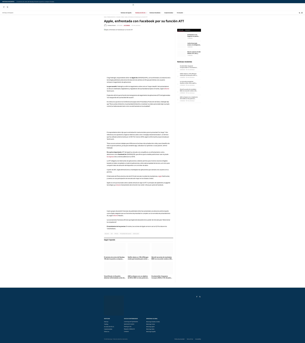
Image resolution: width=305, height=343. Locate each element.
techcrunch (136, 233)
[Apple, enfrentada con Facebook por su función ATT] (138, 51)
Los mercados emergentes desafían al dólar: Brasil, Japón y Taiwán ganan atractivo (188, 83)
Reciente (187, 30)
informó (166, 89)
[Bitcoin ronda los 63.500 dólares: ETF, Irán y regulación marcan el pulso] (181, 54)
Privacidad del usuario (125, 233)
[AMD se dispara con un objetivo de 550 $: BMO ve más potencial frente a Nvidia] (138, 268)
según (160, 176)
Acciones (118, 17)
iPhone (116, 233)
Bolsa (122, 17)
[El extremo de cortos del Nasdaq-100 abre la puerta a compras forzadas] (115, 249)
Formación (180, 13)
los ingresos (110, 157)
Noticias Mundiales (155, 13)
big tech (107, 233)
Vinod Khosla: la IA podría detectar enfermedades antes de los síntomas (114, 277)
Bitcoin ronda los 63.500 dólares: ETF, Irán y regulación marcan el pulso (193, 52)
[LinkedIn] (98, 90)
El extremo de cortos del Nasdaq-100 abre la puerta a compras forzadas (35, 1)
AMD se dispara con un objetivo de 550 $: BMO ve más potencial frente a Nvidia (138, 277)
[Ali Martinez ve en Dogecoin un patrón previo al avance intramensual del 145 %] (181, 37)
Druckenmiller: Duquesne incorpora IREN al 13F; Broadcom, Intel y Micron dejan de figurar (162, 277)
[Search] (299, 13)
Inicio (105, 17)
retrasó (118, 185)
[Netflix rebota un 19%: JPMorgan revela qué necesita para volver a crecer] (138, 249)
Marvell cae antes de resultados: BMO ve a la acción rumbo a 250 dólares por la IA (161, 258)
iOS (112, 233)
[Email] (98, 98)
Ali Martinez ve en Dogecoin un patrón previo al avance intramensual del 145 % (193, 35)
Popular (180, 30)
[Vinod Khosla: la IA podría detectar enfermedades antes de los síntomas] (115, 268)
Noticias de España (126, 13)
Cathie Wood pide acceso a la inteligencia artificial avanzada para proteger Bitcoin (193, 44)
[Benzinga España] (152, 7)
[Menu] (302, 13)
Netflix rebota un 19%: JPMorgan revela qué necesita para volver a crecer (138, 258)
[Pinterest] (98, 94)
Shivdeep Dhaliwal (111, 25)
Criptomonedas (168, 13)
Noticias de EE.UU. (140, 13)
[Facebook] (98, 81)
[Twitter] (98, 85)
